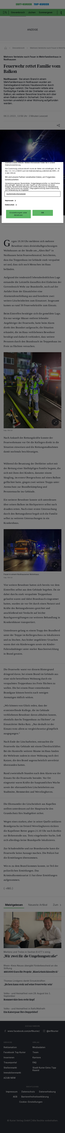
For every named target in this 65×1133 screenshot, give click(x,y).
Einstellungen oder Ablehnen (18, 214)
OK (42, 213)
